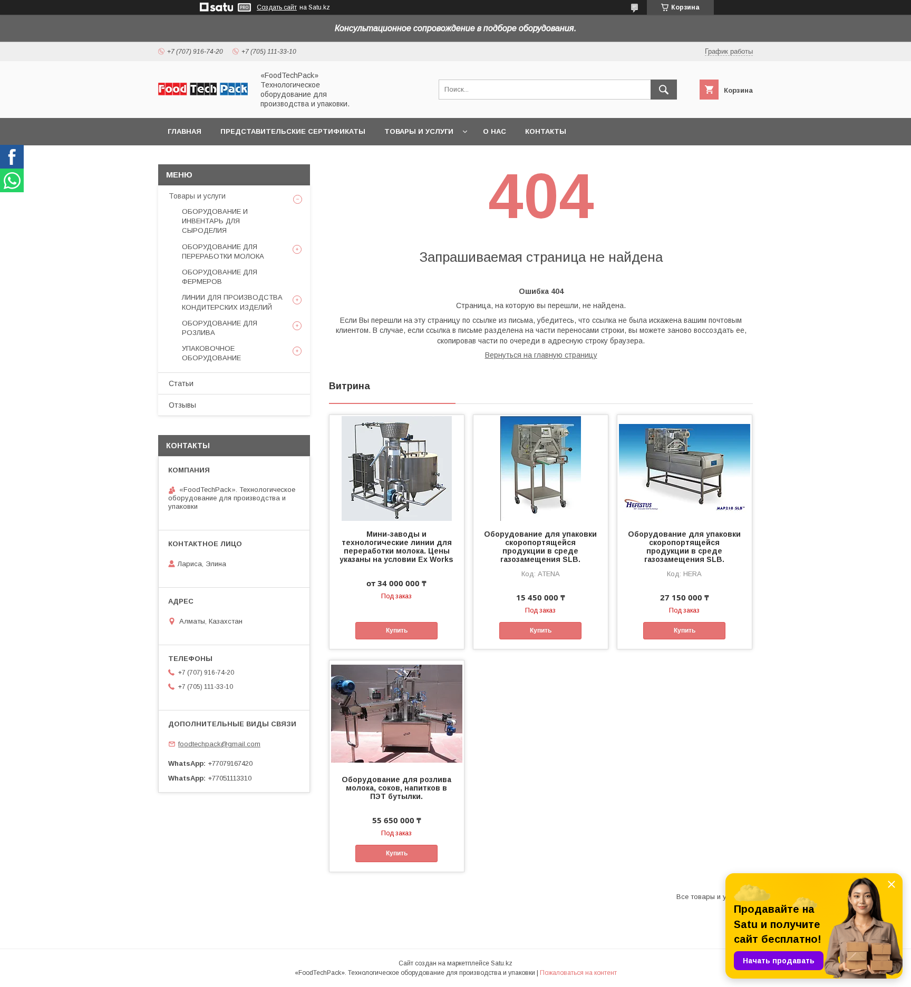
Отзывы (182, 405)
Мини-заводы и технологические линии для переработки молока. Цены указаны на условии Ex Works (396, 547)
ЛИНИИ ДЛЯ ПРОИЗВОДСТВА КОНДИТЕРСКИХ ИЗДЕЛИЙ (232, 302)
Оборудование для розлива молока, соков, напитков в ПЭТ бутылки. (396, 788)
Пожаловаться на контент (578, 972)
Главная (184, 131)
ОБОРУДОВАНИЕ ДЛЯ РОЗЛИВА (219, 328)
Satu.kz (501, 963)
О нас (494, 131)
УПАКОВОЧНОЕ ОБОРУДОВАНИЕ (211, 353)
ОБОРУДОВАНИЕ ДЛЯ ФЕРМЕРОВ (219, 276)
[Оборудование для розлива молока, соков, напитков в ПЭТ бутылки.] (396, 713)
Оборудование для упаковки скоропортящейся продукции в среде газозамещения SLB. (540, 547)
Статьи (181, 383)
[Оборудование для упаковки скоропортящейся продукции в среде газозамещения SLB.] (540, 467)
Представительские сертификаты (292, 131)
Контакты (545, 131)
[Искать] (664, 90)
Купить (397, 630)
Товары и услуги (418, 131)
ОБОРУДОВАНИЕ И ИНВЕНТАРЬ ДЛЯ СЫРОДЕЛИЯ (215, 221)
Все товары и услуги (710, 897)
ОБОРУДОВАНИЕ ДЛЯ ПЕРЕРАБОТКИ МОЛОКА (223, 251)
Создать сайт (277, 7)
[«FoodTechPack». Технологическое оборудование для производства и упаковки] (203, 92)
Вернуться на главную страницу (541, 355)
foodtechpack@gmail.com (219, 744)
